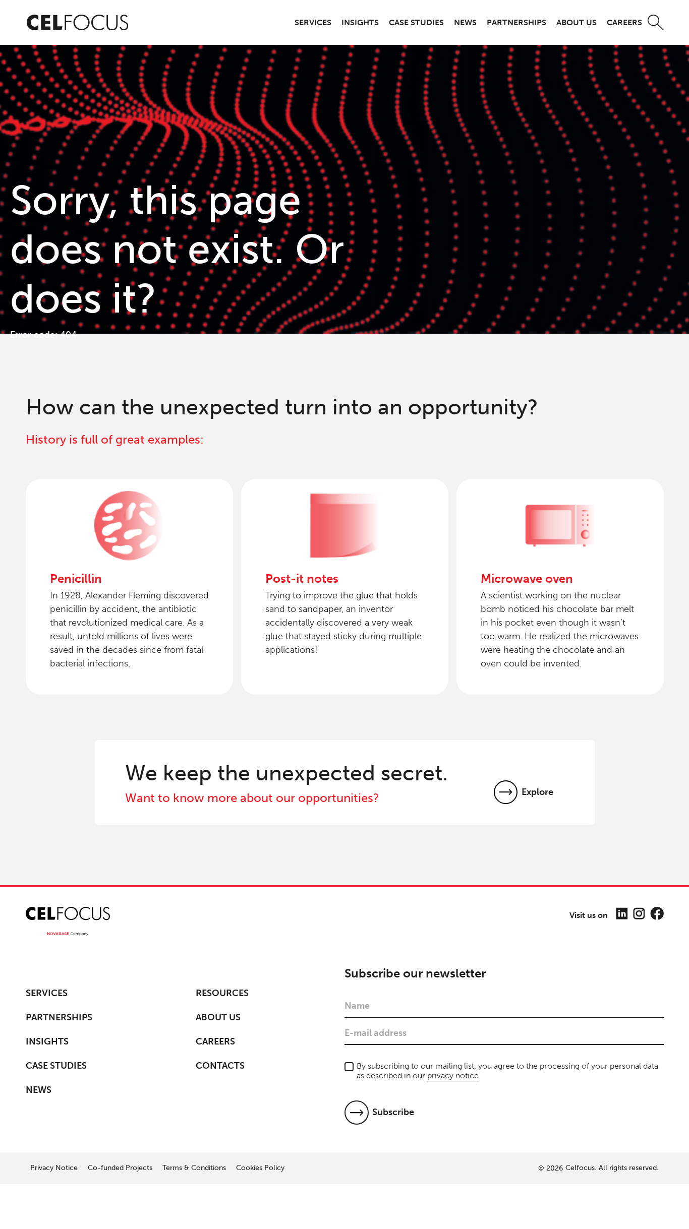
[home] (78, 23)
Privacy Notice (54, 1168)
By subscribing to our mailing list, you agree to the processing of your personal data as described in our (507, 1070)
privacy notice (453, 1075)
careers (624, 22)
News (465, 22)
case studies (416, 22)
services (47, 993)
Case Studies (56, 1065)
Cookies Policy (260, 1168)
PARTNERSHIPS (516, 22)
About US (218, 1017)
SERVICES (313, 22)
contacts (220, 1065)
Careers (215, 1041)
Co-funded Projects (120, 1168)
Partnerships (59, 1017)
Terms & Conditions (194, 1168)
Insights (47, 1041)
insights (360, 22)
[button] (313, 22)
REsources (222, 993)
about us (576, 22)
